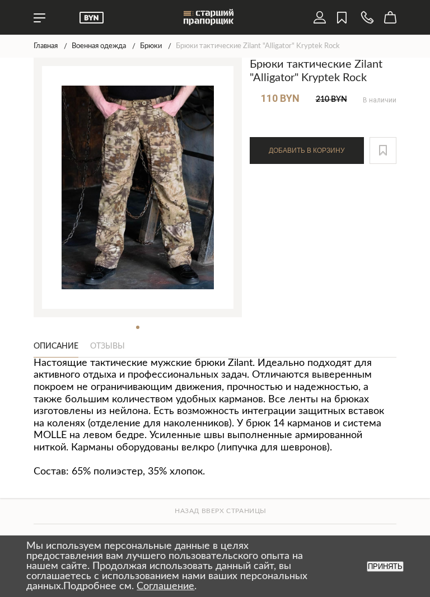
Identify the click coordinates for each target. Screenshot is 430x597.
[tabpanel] (138, 187)
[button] (383, 150)
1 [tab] (137, 327)
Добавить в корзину (307, 150)
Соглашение (165, 586)
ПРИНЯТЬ (385, 566)
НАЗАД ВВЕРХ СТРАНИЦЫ (221, 510)
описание (56, 346)
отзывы (107, 346)
